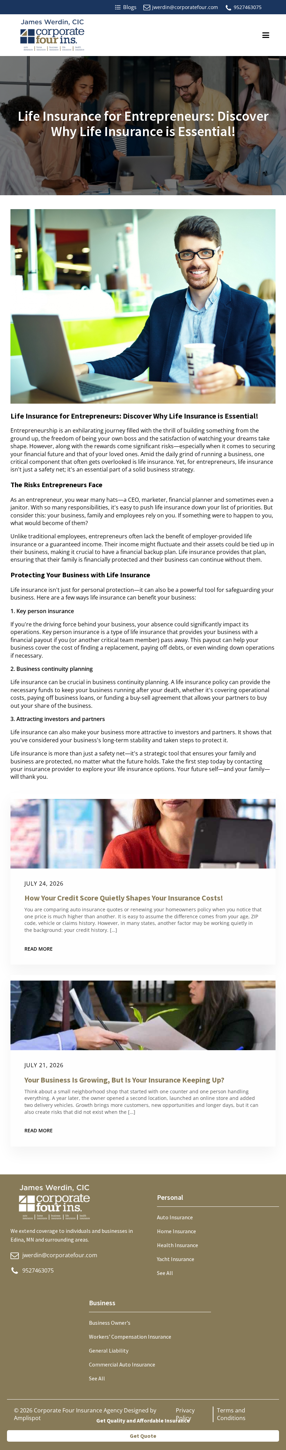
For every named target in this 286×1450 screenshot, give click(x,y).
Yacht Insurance (175, 1258)
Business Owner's (109, 1322)
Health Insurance (177, 1245)
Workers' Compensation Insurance (130, 1336)
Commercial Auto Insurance (122, 1364)
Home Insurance (176, 1231)
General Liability (108, 1350)
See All (165, 1272)
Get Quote (143, 1435)
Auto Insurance (175, 1217)
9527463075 (248, 7)
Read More (38, 948)
